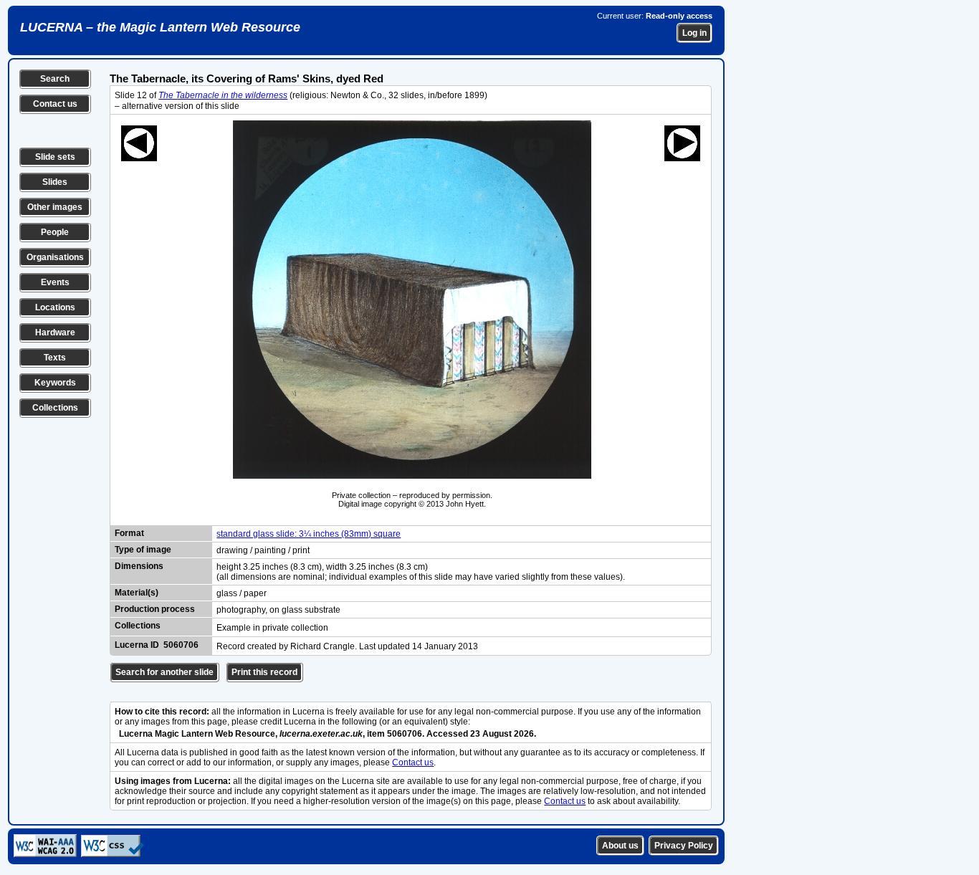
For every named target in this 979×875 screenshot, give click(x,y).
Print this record (264, 672)
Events (55, 282)
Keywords (55, 383)
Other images (54, 207)
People (55, 232)
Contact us (55, 104)
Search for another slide (164, 672)
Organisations (55, 257)
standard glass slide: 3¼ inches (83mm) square (308, 534)
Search (55, 79)
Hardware (55, 332)
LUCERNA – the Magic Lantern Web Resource (160, 27)
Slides (54, 182)
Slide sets (55, 157)
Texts (55, 358)
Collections (55, 408)
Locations (55, 307)
